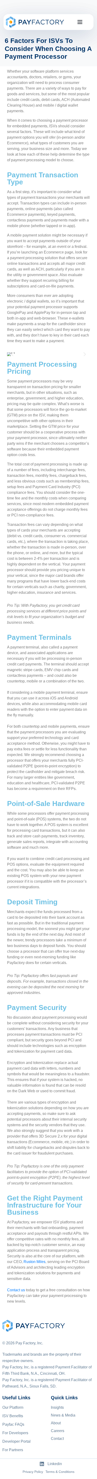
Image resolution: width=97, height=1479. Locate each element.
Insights (57, 1407)
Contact (57, 1439)
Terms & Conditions (59, 1472)
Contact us (16, 1290)
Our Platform (12, 1407)
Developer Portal (16, 1441)
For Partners (12, 1450)
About (56, 1423)
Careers (57, 1431)
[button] (12, 354)
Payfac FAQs (13, 1424)
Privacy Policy (33, 1472)
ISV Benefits (12, 1416)
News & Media (63, 1415)
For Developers (15, 1433)
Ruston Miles (34, 1262)
